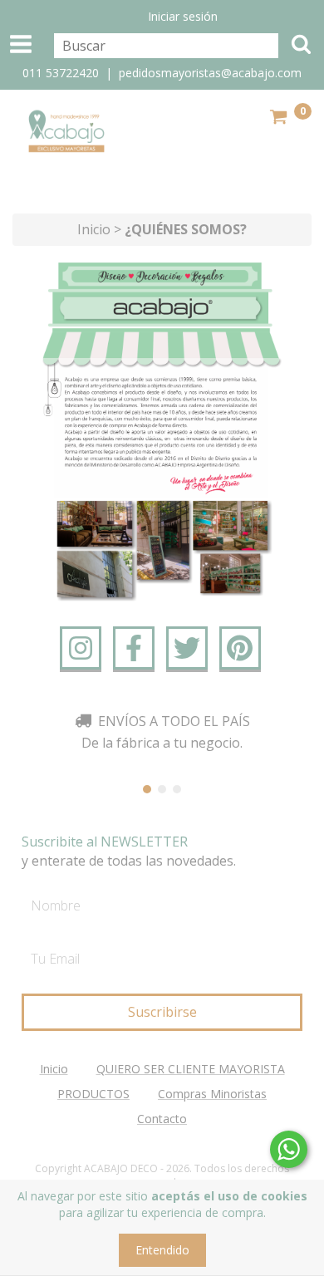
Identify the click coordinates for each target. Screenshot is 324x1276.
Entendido (162, 1250)
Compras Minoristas (212, 1094)
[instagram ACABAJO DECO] (80, 648)
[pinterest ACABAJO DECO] (240, 648)
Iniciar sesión (183, 16)
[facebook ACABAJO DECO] (134, 648)
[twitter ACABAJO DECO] (187, 648)
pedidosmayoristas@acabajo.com (210, 73)
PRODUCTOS (93, 1094)
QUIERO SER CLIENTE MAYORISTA (190, 1069)
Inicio (93, 229)
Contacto (162, 1118)
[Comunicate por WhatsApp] (288, 1149)
